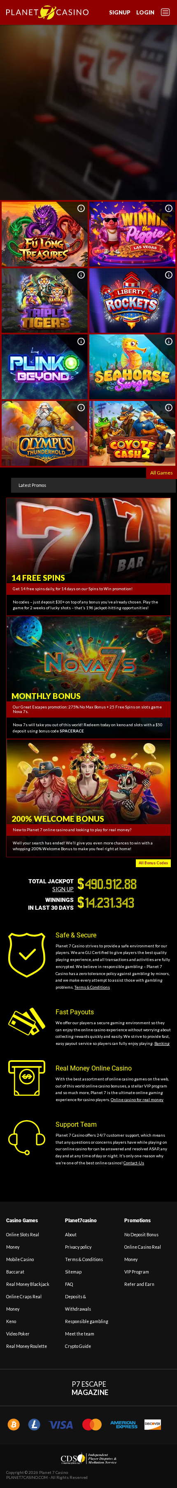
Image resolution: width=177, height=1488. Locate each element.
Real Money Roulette (26, 1346)
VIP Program (136, 1271)
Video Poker (18, 1333)
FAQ (69, 1284)
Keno (11, 1321)
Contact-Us (133, 1163)
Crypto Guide (78, 1346)
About (71, 1234)
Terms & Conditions (92, 987)
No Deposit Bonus (141, 1234)
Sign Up (63, 889)
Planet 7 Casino (53, 1472)
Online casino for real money (137, 1099)
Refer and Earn (139, 1284)
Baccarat (15, 1271)
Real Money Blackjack (27, 1284)
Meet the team (79, 1333)
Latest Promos (32, 485)
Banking (162, 1043)
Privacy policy (78, 1247)
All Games (161, 473)
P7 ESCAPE (90, 1389)
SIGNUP (119, 12)
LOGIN (145, 12)
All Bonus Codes (153, 863)
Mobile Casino (20, 1259)
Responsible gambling (86, 1321)
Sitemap (73, 1271)
